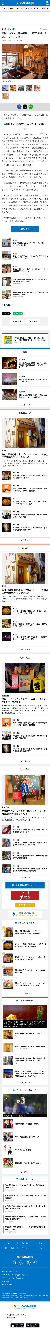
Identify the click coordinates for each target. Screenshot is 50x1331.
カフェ (11, 40)
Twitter (21, 1262)
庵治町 (5, 40)
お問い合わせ (7, 1281)
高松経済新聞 (23, 3)
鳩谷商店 (7, 305)
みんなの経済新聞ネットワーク (25, 1306)
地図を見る (25, 229)
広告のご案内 (7, 1284)
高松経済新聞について (10, 1271)
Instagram (28, 1262)
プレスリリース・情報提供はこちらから (15, 1275)
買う (27, 8)
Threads (34, 1262)
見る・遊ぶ (20, 8)
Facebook (15, 1262)
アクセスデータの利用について (13, 1278)
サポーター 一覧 (25, 905)
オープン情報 (18, 40)
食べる (12, 8)
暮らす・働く (35, 8)
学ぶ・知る (45, 8)
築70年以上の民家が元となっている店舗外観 (25, 124)
